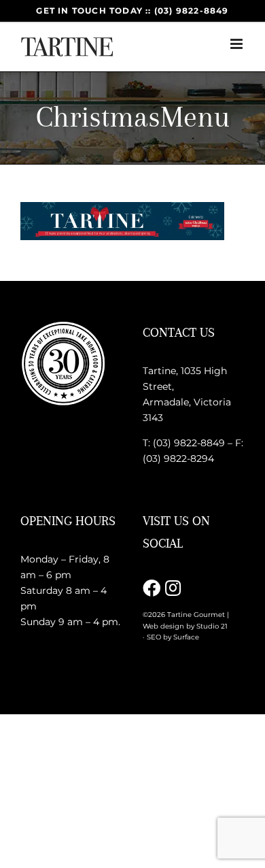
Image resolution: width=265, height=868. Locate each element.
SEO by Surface (173, 637)
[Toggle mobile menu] (237, 44)
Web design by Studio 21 (185, 626)
